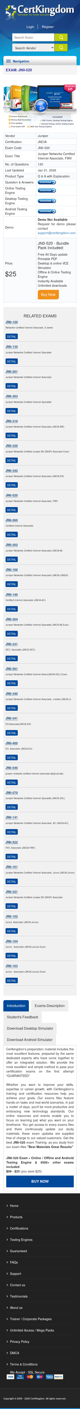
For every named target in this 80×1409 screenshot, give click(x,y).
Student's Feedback (22, 1016)
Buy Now (48, 294)
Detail (11, 336)
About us (16, 1307)
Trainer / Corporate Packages (31, 1319)
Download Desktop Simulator (30, 1028)
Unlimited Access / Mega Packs (32, 1330)
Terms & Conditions (24, 1364)
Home (14, 1205)
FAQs (14, 1262)
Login (30, 26)
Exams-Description (50, 1005)
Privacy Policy (19, 1341)
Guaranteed (18, 1251)
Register (48, 26)
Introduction (16, 1005)
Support (15, 1273)
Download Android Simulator (29, 1039)
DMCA (14, 1353)
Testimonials (19, 1296)
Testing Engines (21, 1239)
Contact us (17, 1285)
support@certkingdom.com (57, 233)
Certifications (19, 1228)
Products (16, 1217)
